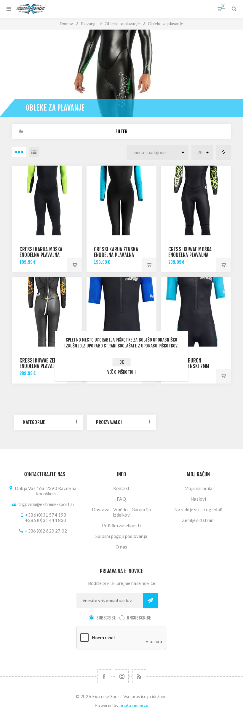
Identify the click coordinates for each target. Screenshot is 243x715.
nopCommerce (134, 705)
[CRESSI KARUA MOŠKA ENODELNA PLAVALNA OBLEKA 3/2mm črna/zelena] (47, 200)
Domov (66, 23)
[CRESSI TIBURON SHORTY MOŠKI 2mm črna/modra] (121, 312)
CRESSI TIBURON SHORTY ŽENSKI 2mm (188, 363)
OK (121, 362)
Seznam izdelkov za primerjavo (223, 152)
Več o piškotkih (121, 372)
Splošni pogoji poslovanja (121, 536)
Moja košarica (223, 6)
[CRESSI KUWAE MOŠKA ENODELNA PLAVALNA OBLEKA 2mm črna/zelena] (196, 200)
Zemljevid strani (198, 520)
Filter (121, 132)
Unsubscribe (139, 618)
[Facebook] (104, 676)
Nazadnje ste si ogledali (198, 509)
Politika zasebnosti (121, 525)
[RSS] (139, 676)
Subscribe (106, 618)
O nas (121, 546)
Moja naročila (198, 488)
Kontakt (121, 488)
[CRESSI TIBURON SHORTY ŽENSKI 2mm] (196, 312)
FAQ (121, 499)
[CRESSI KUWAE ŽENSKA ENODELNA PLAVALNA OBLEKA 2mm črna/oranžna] (47, 312)
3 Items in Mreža (19, 152)
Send (150, 600)
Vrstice (34, 152)
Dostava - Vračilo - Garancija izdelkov (121, 512)
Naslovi (198, 499)
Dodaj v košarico (74, 265)
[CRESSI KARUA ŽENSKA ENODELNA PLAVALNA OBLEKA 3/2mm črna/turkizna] (121, 200)
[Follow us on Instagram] (122, 676)
